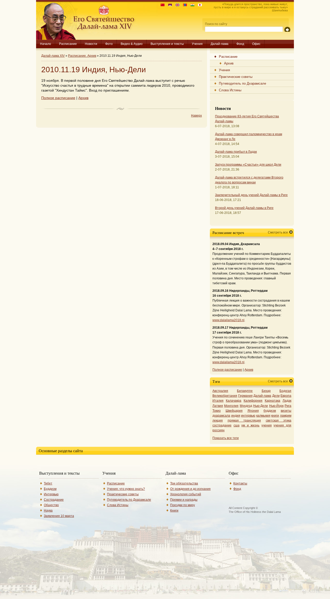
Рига (288, 405)
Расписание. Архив (82, 55)
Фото (109, 44)
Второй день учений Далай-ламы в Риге (244, 207)
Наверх (196, 115)
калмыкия (263, 415)
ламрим (285, 415)
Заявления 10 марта (59, 515)
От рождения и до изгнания (190, 488)
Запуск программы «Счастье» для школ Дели (248, 164)
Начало (45, 44)
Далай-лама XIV (53, 55)
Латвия (217, 405)
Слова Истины (117, 505)
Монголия (231, 405)
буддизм (269, 410)
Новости (91, 44)
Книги (174, 510)
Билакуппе (245, 390)
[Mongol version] (183, 5)
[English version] (176, 5)
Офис (256, 44)
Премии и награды (183, 499)
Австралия (220, 390)
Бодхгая (285, 390)
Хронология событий (185, 494)
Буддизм (50, 488)
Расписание (68, 44)
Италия (218, 400)
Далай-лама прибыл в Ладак (236, 151)
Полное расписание (58, 98)
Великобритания (224, 395)
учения (266, 425)
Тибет (48, 483)
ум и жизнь (250, 425)
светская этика (279, 420)
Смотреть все (278, 232)
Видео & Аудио (132, 44)
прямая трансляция (244, 420)
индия (235, 415)
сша (237, 425)
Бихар (266, 390)
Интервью (51, 494)
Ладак (287, 400)
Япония (253, 410)
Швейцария (234, 410)
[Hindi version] (191, 5)
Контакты (240, 483)
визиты (286, 410)
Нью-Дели (260, 405)
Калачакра (233, 400)
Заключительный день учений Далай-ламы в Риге (251, 195)
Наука (48, 510)
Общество (51, 505)
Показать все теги (225, 438)
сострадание (222, 425)
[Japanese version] (198, 5)
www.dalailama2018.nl (228, 320)
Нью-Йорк (276, 405)
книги (275, 415)
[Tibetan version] (169, 5)
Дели (276, 395)
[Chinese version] (161, 5)
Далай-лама (219, 44)
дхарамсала (221, 415)
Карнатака (272, 400)
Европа (285, 395)
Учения (197, 44)
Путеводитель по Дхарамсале (129, 499)
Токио (216, 410)
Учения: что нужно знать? (126, 488)
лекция (217, 420)
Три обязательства (184, 483)
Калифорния (253, 400)
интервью (248, 415)
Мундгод (246, 405)
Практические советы (123, 494)
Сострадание (54, 499)
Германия (245, 395)
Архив (83, 98)
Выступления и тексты (167, 44)
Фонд (240, 44)
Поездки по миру (182, 505)
